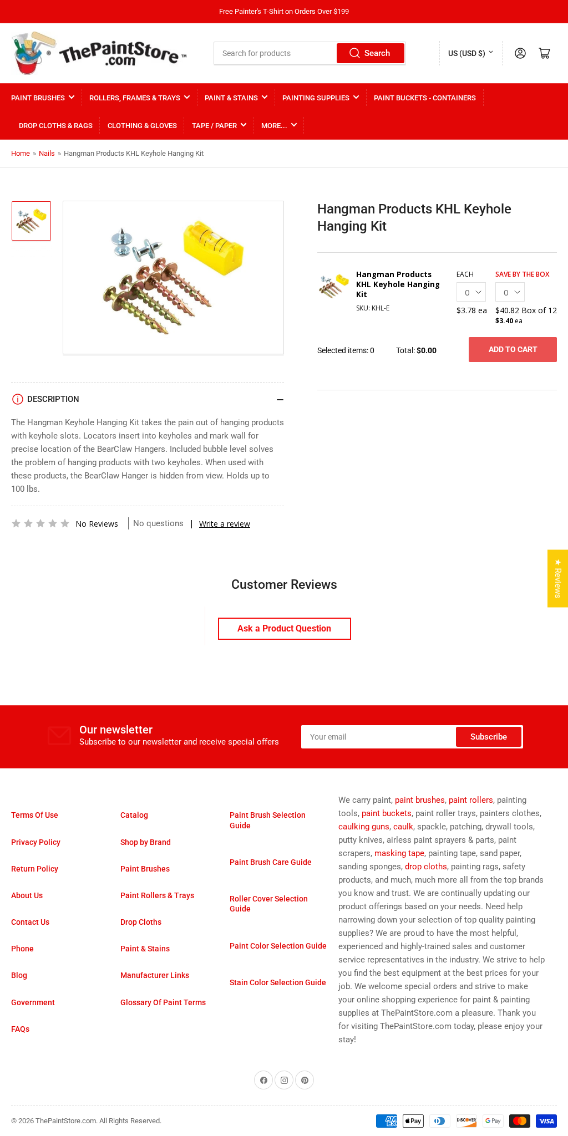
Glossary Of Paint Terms (163, 1002)
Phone (22, 948)
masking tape (399, 853)
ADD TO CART (513, 349)
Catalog (134, 815)
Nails (47, 153)
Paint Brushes (38, 98)
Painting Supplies (315, 98)
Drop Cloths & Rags (56, 125)
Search (377, 53)
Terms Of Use (34, 815)
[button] (40, 523)
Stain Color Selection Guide (278, 982)
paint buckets (387, 813)
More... (274, 125)
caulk (403, 827)
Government (33, 1002)
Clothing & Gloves (142, 125)
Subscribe (488, 737)
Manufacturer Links (154, 975)
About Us (27, 895)
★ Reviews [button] (558, 578)
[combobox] (309, 53)
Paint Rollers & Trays (157, 895)
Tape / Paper (214, 125)
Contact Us (30, 922)
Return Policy (34, 868)
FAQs (20, 1029)
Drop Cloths (140, 922)
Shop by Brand (145, 842)
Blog (19, 975)
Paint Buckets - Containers (425, 98)
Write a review (224, 523)
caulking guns (363, 827)
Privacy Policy (35, 842)
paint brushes (420, 800)
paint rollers (471, 800)
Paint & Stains (231, 98)
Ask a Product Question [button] (284, 628)
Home (20, 153)
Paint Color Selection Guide (278, 945)
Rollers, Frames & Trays (134, 98)
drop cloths (426, 867)
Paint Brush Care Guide (271, 862)
